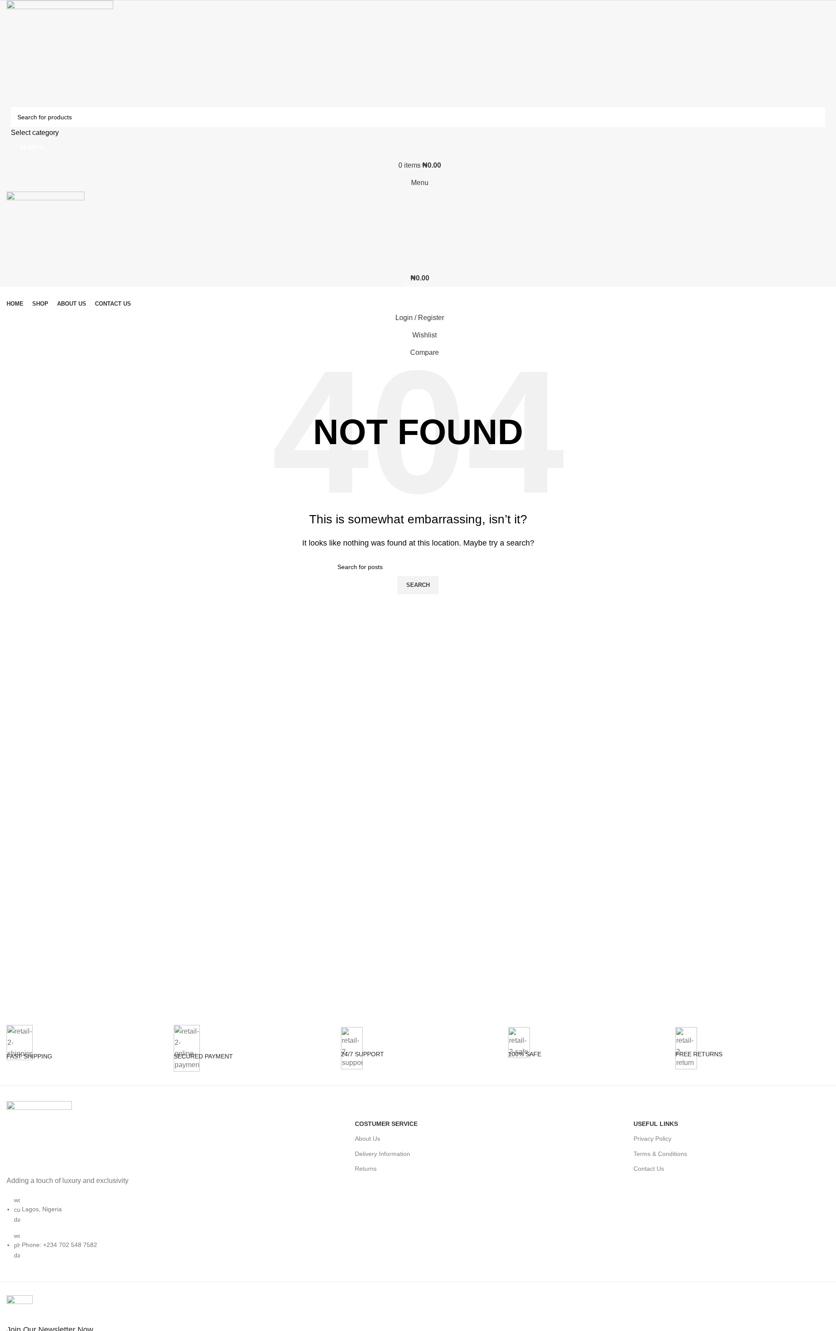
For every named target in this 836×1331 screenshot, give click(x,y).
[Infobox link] (83, 1055)
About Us (367, 1138)
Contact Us (649, 1168)
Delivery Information (382, 1153)
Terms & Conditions (660, 1153)
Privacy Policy (652, 1138)
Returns (366, 1168)
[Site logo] (60, 53)
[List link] (104, 1191)
